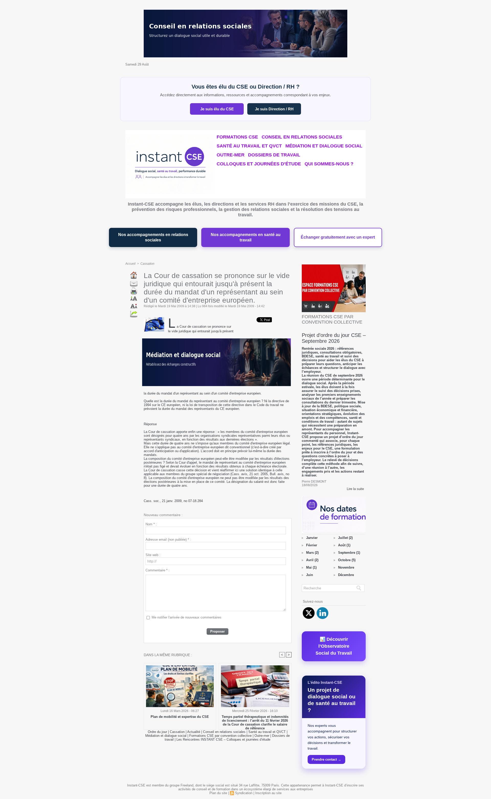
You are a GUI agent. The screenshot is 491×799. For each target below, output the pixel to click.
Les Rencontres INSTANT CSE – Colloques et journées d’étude (223, 739)
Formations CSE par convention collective (220, 736)
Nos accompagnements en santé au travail (246, 237)
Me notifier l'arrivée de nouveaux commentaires (186, 617)
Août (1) (344, 545)
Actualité (194, 732)
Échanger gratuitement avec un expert (338, 237)
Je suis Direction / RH (274, 109)
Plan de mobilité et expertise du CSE (180, 717)
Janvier (312, 538)
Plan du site (218, 793)
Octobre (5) (346, 560)
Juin (309, 575)
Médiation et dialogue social (323, 145)
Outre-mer (230, 154)
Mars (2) (312, 553)
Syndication (243, 793)
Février (311, 545)
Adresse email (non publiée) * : (168, 539)
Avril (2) (312, 560)
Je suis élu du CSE (217, 109)
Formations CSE (237, 137)
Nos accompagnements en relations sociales (153, 237)
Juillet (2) (345, 538)
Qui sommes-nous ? (329, 163)
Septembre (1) (349, 553)
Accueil (130, 263)
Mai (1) (311, 567)
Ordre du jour (157, 732)
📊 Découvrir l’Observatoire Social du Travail (334, 646)
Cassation (147, 263)
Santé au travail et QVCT (249, 145)
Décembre (346, 575)
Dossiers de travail (274, 154)
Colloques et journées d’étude (259, 163)
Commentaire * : (158, 570)
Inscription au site (268, 793)
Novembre (346, 567)
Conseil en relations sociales (302, 137)
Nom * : (151, 524)
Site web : (153, 555)
